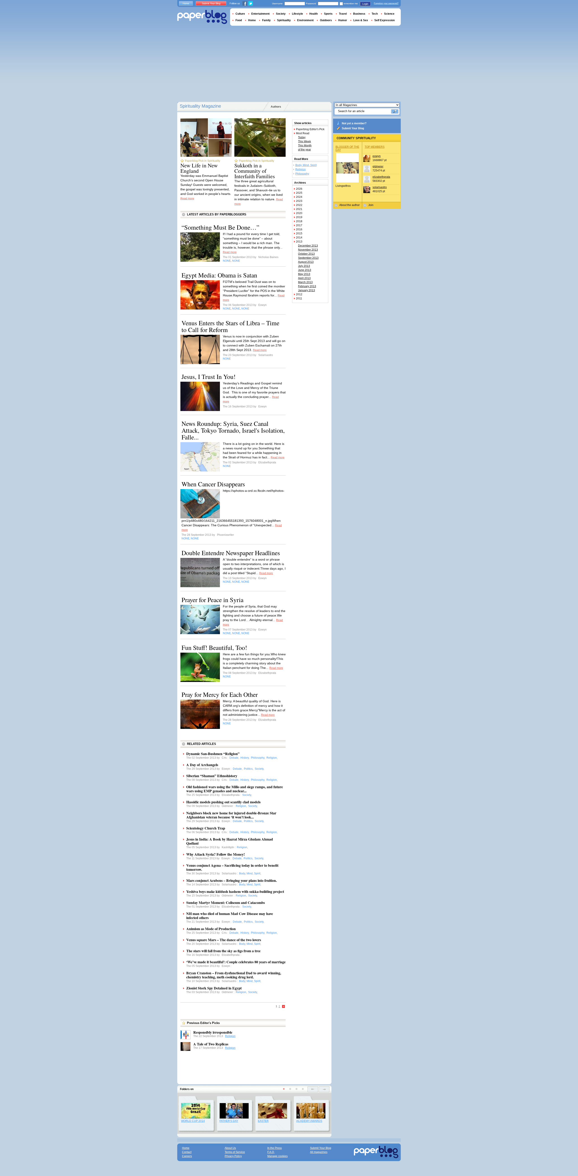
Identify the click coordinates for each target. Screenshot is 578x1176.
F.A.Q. (271, 1152)
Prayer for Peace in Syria (212, 599)
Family (266, 20)
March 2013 (305, 282)
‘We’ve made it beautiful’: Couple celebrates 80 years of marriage (236, 961)
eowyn (377, 156)
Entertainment (260, 13)
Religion (230, 1036)
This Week (304, 141)
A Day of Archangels (202, 764)
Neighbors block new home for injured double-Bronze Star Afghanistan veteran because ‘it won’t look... (231, 815)
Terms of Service (235, 1152)
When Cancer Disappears (213, 484)
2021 (299, 209)
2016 (299, 229)
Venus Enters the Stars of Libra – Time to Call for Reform (230, 326)
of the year (304, 149)
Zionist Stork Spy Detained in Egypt (214, 988)
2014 (299, 237)
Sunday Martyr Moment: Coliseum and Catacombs (225, 902)
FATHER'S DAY (228, 1121)
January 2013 (306, 290)
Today (301, 137)
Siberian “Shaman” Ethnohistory (211, 775)
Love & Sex (360, 20)
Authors (276, 106)
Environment (305, 20)
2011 (299, 298)
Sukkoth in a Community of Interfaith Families (254, 171)
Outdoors (326, 20)
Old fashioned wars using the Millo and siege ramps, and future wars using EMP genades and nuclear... (234, 788)
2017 (299, 225)
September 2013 (308, 257)
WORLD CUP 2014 (193, 1121)
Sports (328, 13)
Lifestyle (297, 13)
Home (186, 3)
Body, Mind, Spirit (306, 165)
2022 (299, 205)
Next (284, 1007)
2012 (299, 294)
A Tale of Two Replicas (210, 1044)
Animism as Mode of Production (211, 928)
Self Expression (384, 20)
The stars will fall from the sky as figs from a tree (223, 950)
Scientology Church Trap (205, 828)
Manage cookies (277, 1156)
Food (238, 20)
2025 (299, 192)
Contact (186, 1152)
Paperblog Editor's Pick (310, 129)
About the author (349, 205)
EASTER (263, 1121)
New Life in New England (199, 168)
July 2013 (304, 266)
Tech (375, 13)
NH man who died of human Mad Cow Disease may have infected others (229, 915)
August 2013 (306, 261)
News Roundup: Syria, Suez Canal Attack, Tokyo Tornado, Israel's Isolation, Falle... (233, 430)
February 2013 (307, 286)
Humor (342, 20)
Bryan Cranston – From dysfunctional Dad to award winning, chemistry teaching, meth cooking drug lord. (233, 975)
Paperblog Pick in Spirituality (202, 160)
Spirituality (284, 20)
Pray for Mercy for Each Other (220, 694)
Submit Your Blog (353, 128)
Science (389, 13)
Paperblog (202, 17)
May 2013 (304, 274)
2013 (299, 241)
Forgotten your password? (386, 3)
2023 (299, 201)
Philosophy (302, 173)
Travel (343, 13)
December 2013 (308, 245)
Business (359, 13)
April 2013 (304, 278)
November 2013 (308, 249)
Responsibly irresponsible (212, 1032)
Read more (187, 198)
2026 (299, 188)
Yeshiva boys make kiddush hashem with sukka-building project (235, 891)
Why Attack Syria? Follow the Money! (215, 854)
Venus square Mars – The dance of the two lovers (223, 939)
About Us (230, 1148)
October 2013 (306, 253)
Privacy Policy (233, 1156)
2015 (299, 233)
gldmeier (378, 166)
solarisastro (380, 187)
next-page (324, 1089)
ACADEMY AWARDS (309, 1121)
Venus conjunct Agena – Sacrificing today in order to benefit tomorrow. (232, 867)
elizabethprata (381, 176)
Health (313, 13)
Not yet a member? (354, 123)
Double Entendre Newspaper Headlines (231, 552)
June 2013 (304, 270)
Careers (187, 1156)
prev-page (313, 1089)
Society (281, 13)
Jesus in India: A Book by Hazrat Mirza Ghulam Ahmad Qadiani (229, 841)
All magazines (318, 1152)
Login (365, 3)
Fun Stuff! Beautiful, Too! (214, 647)
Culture (240, 13)
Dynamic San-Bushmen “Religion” (213, 753)
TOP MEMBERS (375, 146)
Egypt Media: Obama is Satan (219, 275)
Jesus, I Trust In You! (208, 376)
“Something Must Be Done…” (220, 227)
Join (370, 205)
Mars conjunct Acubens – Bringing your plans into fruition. (231, 880)
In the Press (274, 1148)
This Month (305, 145)
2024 (299, 197)
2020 (299, 213)
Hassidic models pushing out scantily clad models (223, 801)
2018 (299, 221)
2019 (299, 217)
